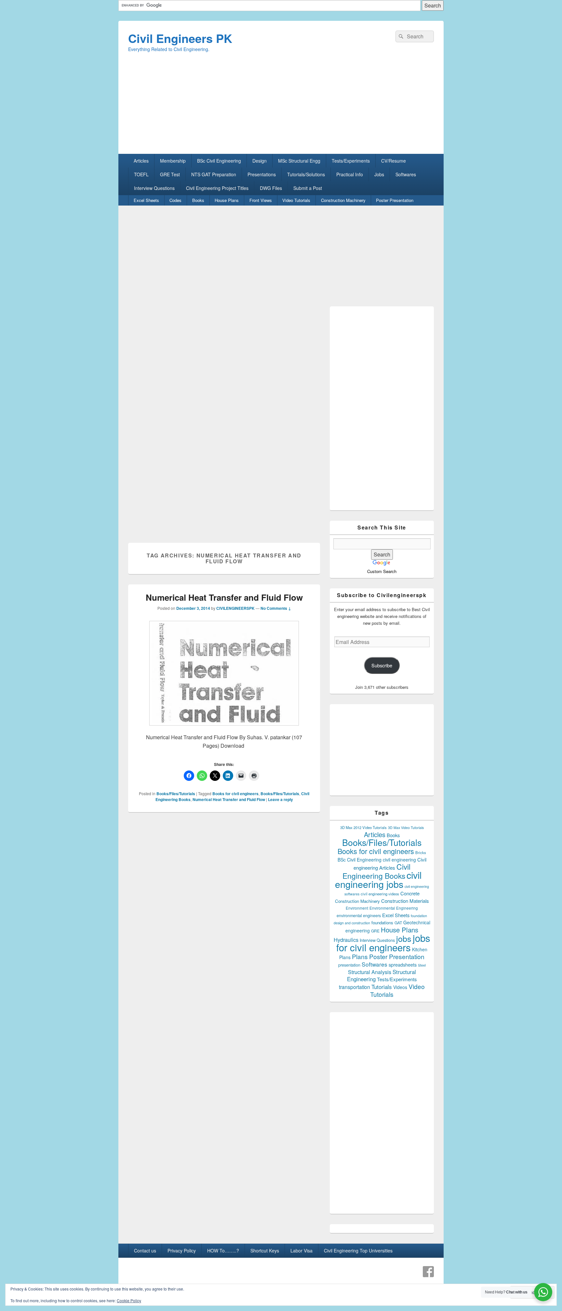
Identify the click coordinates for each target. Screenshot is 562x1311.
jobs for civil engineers (383, 942)
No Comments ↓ (276, 608)
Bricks (420, 852)
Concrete (410, 893)
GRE (375, 930)
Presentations (262, 174)
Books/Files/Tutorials (175, 793)
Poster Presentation (394, 200)
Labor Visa (301, 1250)
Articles (141, 160)
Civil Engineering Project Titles (217, 188)
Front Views (260, 200)
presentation (349, 965)
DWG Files (271, 188)
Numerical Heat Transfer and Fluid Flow (224, 597)
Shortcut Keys (264, 1250)
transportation (354, 986)
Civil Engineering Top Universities (358, 1250)
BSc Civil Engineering (219, 160)
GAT (398, 922)
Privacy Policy (181, 1250)
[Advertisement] (281, 108)
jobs (403, 938)
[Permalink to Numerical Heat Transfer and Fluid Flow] (224, 728)
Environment (357, 908)
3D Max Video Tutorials (406, 827)
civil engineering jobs (378, 879)
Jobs (379, 174)
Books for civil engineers (235, 793)
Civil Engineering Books (376, 871)
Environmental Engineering (393, 908)
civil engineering (399, 859)
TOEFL (141, 174)
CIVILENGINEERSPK (235, 608)
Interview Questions (154, 188)
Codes (175, 200)
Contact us (145, 1250)
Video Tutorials (296, 200)
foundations (382, 922)
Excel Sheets (146, 200)
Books (198, 200)
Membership (173, 160)
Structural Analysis (369, 972)
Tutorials (381, 987)
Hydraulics (346, 939)
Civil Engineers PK (180, 38)
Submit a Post (307, 188)
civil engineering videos (380, 893)
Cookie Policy (129, 1300)
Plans (360, 956)
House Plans (227, 200)
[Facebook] (428, 1271)
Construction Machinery (343, 200)
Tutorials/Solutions (306, 174)
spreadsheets (403, 964)
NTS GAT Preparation (213, 174)
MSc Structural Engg (299, 160)
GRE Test (170, 174)
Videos (400, 987)
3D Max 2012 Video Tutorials (363, 827)
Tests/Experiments (351, 160)
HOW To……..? (223, 1250)
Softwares (405, 174)
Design (259, 160)
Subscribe (381, 665)
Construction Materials (405, 900)
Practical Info (349, 174)
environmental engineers (359, 915)
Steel (422, 965)
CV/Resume (393, 160)
